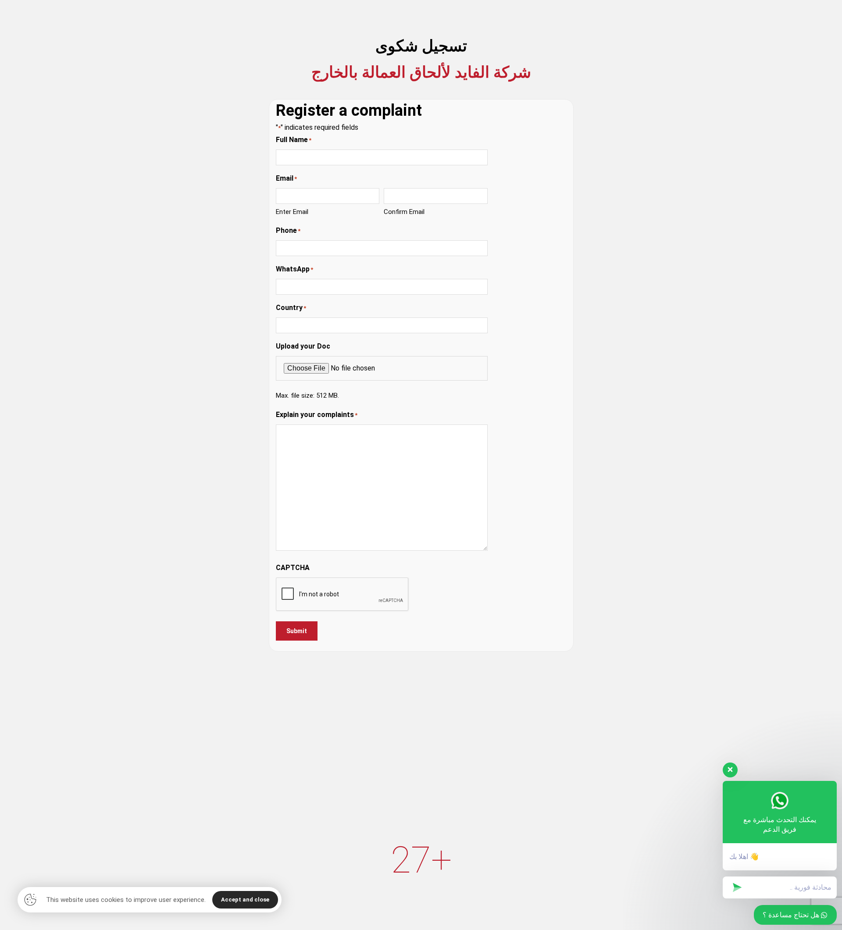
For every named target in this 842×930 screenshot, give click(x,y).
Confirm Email (404, 212)
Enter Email (292, 212)
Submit (296, 630)
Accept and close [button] (245, 899)
